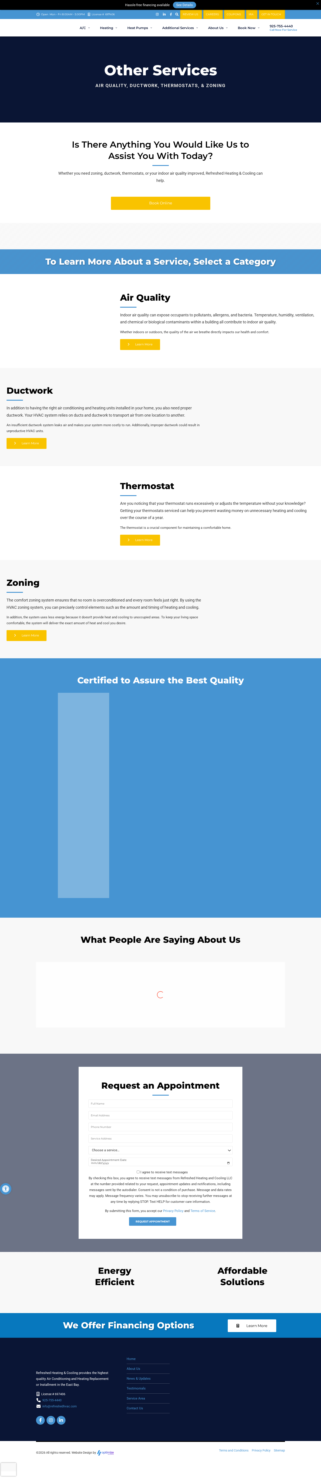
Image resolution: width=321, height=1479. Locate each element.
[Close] (317, 3)
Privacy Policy (173, 1211)
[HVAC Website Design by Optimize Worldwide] (105, 1452)
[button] (5, 1189)
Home (131, 1359)
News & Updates (139, 1379)
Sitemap (279, 1450)
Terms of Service (202, 1211)
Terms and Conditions (234, 1450)
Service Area (136, 1398)
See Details (184, 5)
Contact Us (135, 1408)
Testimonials (136, 1388)
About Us (133, 1369)
